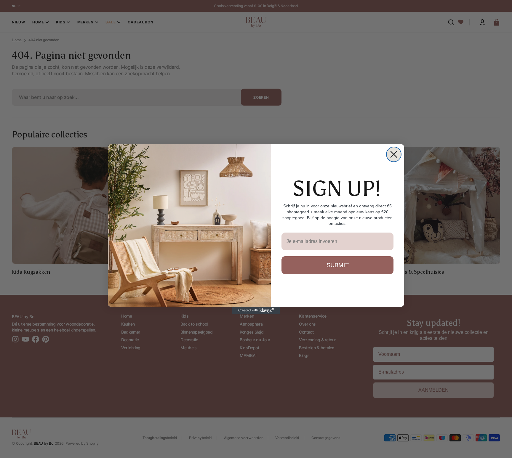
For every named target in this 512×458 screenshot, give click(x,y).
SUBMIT (338, 265)
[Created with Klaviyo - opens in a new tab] (256, 310)
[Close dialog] (393, 154)
